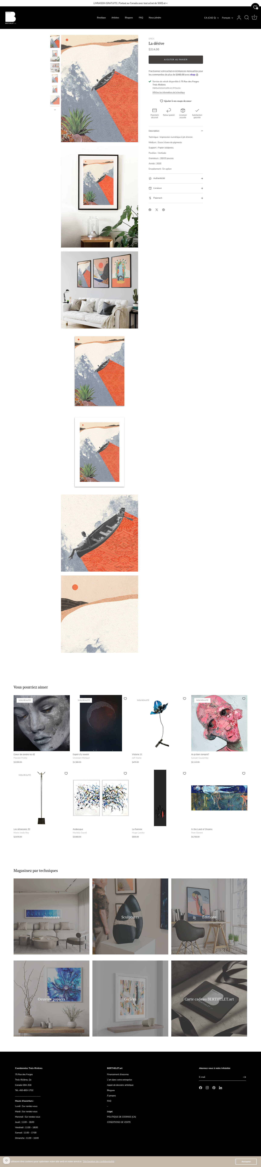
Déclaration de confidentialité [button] (98, 1161)
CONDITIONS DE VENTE (119, 1122)
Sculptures (130, 916)
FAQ (141, 17)
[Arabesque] (101, 798)
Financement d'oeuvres (118, 1074)
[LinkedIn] (220, 1087)
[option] (55, 42)
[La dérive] (55, 41)
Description (154, 130)
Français (226, 17)
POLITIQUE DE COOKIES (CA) (121, 1116)
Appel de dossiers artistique (120, 1085)
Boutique (101, 17)
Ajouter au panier (176, 59)
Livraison (157, 188)
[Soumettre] (244, 1077)
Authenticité (159, 178)
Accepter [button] (246, 1161)
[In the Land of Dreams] (219, 798)
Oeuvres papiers (51, 999)
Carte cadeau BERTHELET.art (209, 999)
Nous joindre (155, 17)
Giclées (130, 999)
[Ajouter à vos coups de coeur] (66, 698)
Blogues (129, 17)
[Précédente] (55, 32)
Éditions (209, 916)
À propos (111, 1095)
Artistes (115, 17)
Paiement (157, 197)
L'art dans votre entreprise (119, 1079)
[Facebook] (200, 1087)
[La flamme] (160, 798)
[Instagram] (207, 1087)
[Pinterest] (213, 1087)
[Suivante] (55, 109)
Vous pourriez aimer (31, 687)
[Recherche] (246, 17)
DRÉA (151, 38)
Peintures (52, 916)
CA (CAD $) (210, 17)
